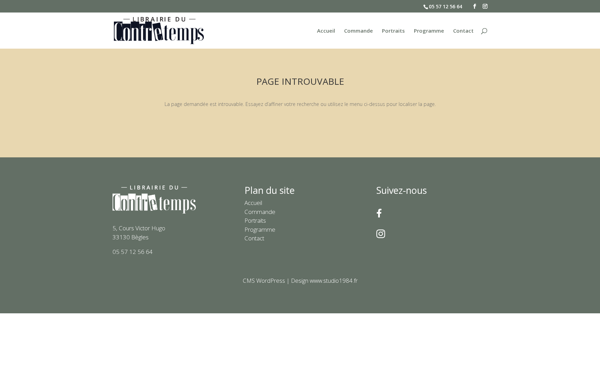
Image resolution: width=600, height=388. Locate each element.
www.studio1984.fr (334, 280)
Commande (358, 31)
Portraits (393, 31)
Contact (463, 31)
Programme (429, 31)
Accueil (326, 31)
